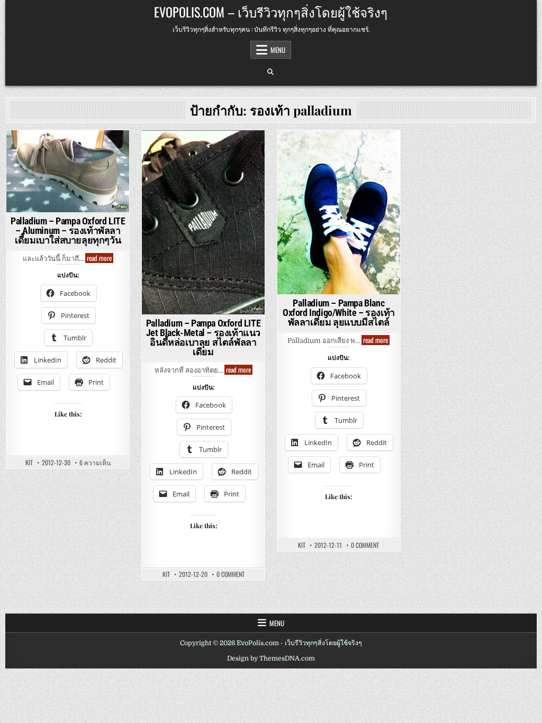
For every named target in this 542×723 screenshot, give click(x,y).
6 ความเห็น (95, 462)
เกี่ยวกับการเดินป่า (66, 181)
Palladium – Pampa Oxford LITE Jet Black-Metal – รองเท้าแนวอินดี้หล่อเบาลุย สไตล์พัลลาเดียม (203, 337)
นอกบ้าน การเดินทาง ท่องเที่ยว (66, 159)
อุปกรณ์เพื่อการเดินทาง (66, 170)
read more (100, 258)
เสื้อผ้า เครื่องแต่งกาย (203, 203)
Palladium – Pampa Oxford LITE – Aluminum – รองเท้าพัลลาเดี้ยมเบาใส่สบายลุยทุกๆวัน (68, 230)
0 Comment (230, 574)
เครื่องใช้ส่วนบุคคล (68, 192)
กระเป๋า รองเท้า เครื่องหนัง (66, 148)
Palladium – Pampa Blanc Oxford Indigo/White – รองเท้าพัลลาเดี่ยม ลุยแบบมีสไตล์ (339, 312)
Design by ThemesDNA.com (271, 658)
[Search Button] (270, 72)
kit (29, 462)
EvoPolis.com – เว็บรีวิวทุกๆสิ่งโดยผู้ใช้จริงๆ (270, 11)
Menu (277, 49)
